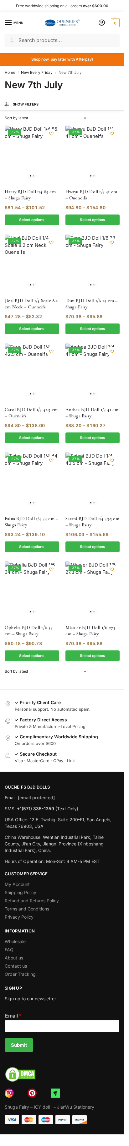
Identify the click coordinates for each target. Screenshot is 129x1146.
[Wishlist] (51, 133)
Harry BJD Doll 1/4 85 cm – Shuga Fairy (30, 195)
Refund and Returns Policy (32, 900)
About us (14, 957)
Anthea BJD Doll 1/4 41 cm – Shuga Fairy (92, 413)
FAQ (9, 949)
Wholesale (15, 941)
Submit (19, 1045)
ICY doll (43, 1107)
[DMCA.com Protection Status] (62, 1074)
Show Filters (26, 104)
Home (10, 72)
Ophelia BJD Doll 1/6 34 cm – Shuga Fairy (29, 631)
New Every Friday (37, 72)
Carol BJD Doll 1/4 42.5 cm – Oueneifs (31, 413)
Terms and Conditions (27, 908)
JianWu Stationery (75, 1107)
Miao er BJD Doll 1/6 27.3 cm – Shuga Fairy (90, 631)
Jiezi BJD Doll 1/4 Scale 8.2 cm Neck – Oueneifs (31, 304)
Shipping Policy (20, 892)
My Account (17, 884)
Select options (31, 219)
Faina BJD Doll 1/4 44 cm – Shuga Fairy (31, 522)
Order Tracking (20, 974)
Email (13, 1016)
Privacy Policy (19, 917)
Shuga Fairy (17, 1107)
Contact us (16, 966)
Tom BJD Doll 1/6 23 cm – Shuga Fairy (91, 304)
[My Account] (102, 23)
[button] (114, 23)
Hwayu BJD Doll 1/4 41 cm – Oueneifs (91, 195)
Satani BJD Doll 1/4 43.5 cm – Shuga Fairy (92, 522)
